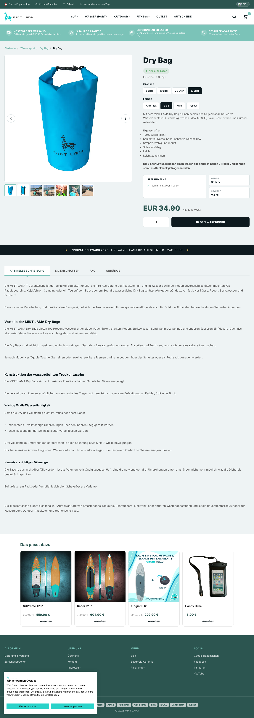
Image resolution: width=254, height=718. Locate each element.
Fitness (143, 16)
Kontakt (72, 661)
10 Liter (164, 90)
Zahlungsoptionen (15, 661)
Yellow (193, 105)
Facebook (200, 661)
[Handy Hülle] (208, 576)
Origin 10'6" (139, 606)
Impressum (74, 667)
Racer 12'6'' (84, 606)
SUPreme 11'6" (33, 606)
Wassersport (96, 16)
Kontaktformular (48, 4)
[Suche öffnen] (234, 16)
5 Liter (149, 90)
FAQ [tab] (93, 270)
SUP (74, 16)
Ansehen (46, 621)
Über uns (73, 655)
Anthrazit (151, 105)
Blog (133, 655)
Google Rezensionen (206, 655)
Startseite (10, 48)
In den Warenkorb (210, 222)
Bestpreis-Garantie (142, 661)
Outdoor (122, 16)
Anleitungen (138, 667)
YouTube (199, 673)
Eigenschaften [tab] (67, 270)
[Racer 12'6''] (100, 576)
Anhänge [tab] (113, 270)
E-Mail (70, 4)
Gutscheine (183, 16)
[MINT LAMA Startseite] (18, 16)
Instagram (200, 667)
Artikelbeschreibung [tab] (27, 270)
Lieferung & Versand (16, 655)
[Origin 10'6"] (153, 576)
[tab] (10, 190)
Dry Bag (44, 48)
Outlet (161, 16)
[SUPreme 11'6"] (45, 576)
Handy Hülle (193, 606)
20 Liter (179, 90)
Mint (179, 105)
